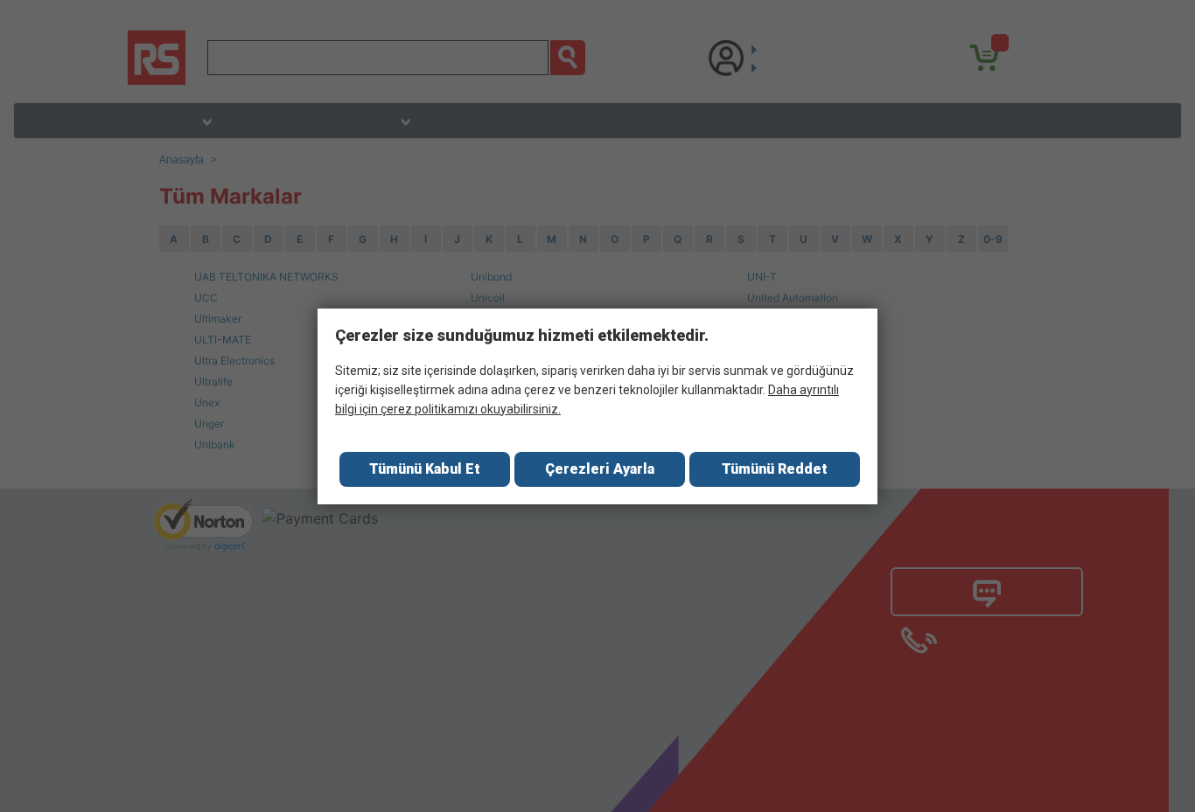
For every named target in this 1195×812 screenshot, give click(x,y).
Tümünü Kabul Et (424, 469)
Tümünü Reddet (775, 469)
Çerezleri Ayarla (599, 469)
